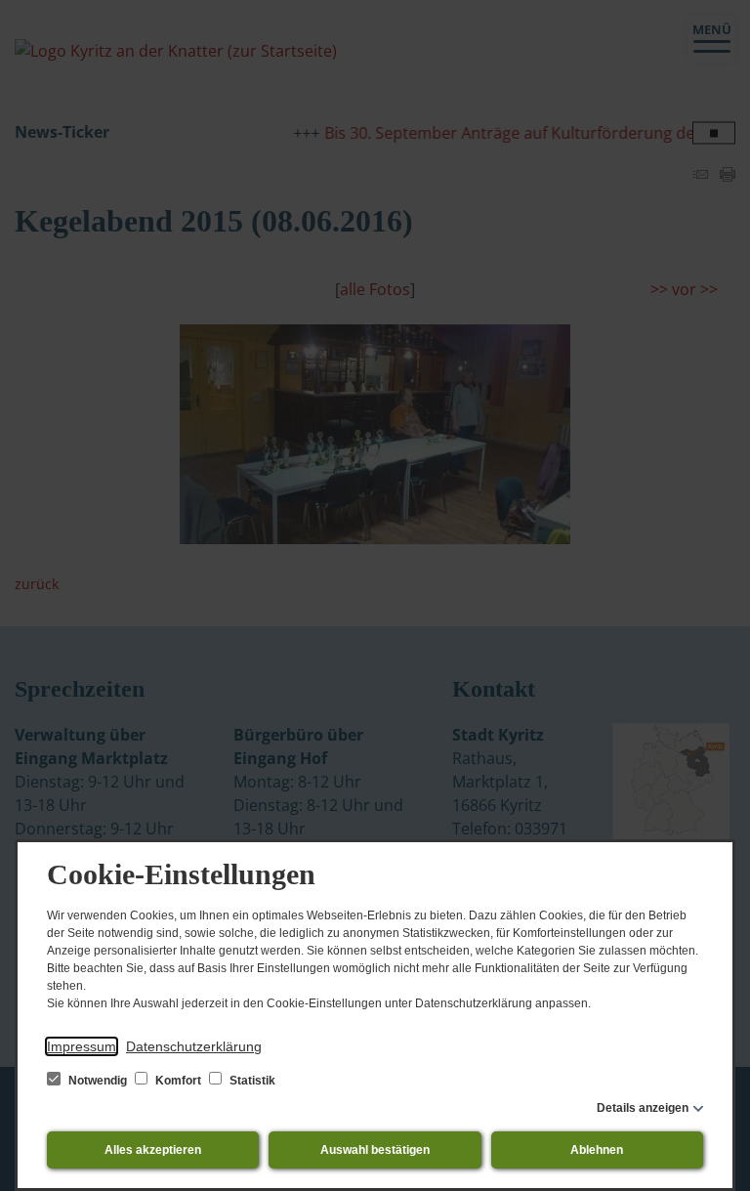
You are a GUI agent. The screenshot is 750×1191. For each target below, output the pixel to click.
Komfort (178, 1080)
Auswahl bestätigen (375, 1150)
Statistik (251, 1080)
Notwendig (97, 1080)
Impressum (81, 1046)
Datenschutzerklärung (194, 1046)
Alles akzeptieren (152, 1150)
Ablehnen (596, 1150)
